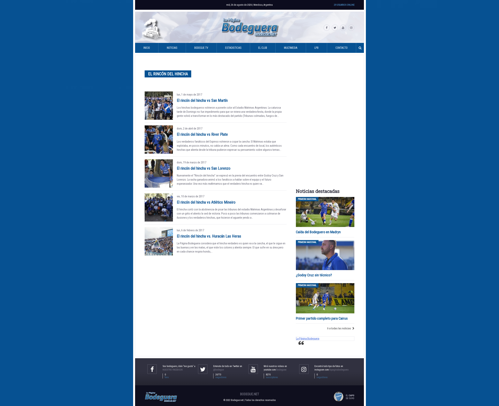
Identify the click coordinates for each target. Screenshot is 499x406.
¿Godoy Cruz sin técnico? (314, 275)
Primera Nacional (307, 199)
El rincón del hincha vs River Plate (202, 134)
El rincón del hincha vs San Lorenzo (203, 168)
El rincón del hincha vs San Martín (202, 100)
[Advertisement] (325, 122)
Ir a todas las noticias (339, 328)
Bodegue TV (201, 47)
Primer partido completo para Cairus (322, 318)
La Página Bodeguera (307, 338)
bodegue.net (249, 394)
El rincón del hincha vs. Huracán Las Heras (209, 236)
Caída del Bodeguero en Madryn (318, 232)
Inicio (146, 47)
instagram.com (331, 369)
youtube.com (275, 369)
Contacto (341, 47)
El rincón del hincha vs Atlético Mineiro (206, 202)
